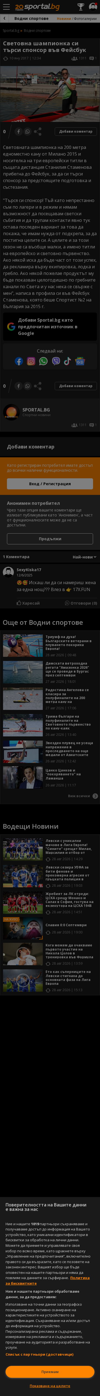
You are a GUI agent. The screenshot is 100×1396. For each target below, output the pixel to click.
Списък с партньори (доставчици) (39, 1354)
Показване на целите (50, 1385)
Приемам (50, 1371)
